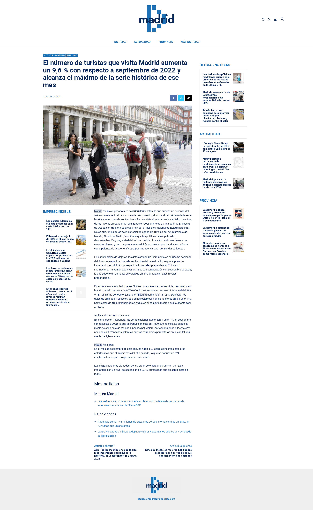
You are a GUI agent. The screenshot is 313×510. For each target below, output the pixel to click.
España (142, 294)
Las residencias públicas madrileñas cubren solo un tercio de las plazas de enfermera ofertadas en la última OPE (217, 79)
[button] (282, 19)
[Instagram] (263, 19)
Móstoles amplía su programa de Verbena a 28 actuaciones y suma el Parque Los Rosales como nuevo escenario (217, 248)
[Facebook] (173, 98)
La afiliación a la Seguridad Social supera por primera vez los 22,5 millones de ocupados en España (59, 255)
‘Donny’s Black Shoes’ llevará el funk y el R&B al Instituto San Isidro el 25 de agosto (216, 147)
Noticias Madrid (54, 55)
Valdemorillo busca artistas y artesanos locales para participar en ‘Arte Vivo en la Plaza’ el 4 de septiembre (217, 215)
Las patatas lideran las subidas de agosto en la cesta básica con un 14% (59, 225)
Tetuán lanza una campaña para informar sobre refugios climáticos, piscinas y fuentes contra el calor (216, 115)
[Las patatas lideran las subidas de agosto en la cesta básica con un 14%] (81, 225)
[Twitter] (269, 19)
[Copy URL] (188, 98)
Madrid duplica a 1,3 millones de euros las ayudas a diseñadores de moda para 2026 (217, 183)
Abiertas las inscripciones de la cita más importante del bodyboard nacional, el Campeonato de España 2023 (115, 454)
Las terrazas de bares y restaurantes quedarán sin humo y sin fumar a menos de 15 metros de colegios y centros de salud (59, 274)
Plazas (98, 345)
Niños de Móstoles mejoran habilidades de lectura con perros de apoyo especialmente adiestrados (168, 452)
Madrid (98, 211)
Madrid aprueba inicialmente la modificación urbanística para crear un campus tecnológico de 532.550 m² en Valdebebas (217, 165)
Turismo (72, 55)
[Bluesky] (275, 19)
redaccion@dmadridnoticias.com (156, 498)
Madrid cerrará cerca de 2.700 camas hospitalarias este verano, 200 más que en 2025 (216, 97)
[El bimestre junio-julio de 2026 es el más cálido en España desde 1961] (81, 240)
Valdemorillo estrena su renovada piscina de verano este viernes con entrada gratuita (216, 232)
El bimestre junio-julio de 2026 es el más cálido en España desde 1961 (60, 238)
